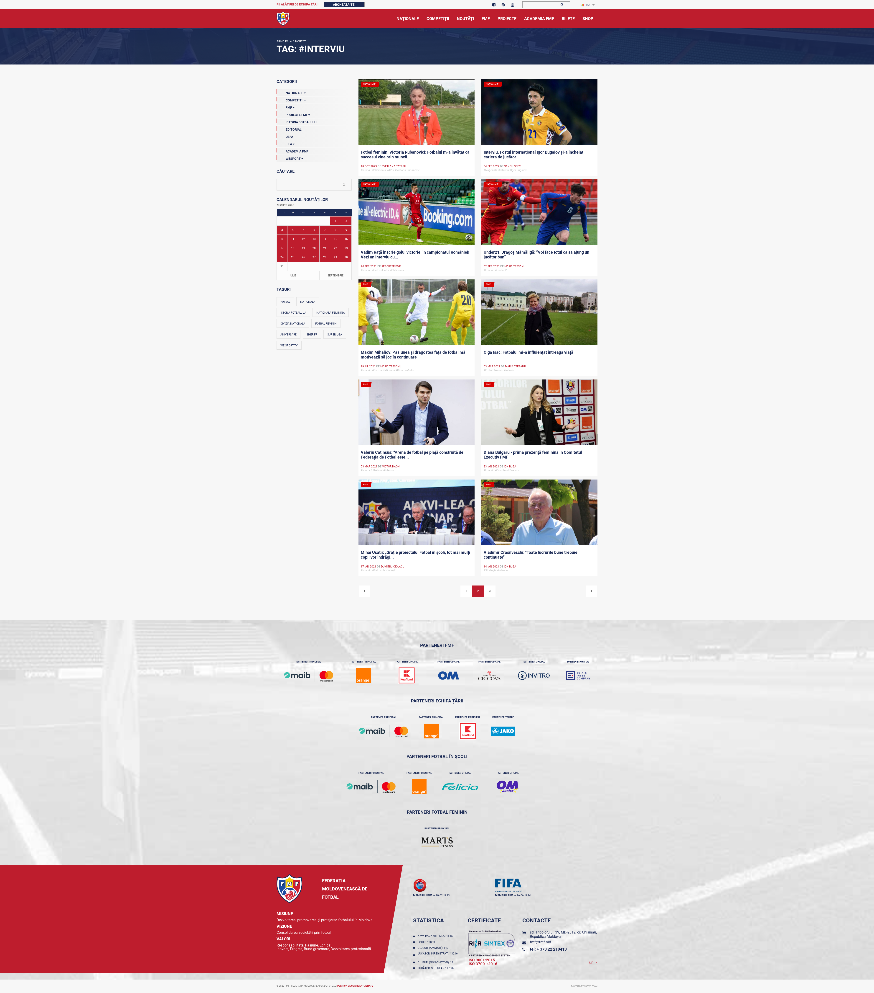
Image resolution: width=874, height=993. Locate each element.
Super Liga (334, 334)
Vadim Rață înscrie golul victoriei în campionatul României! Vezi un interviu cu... (415, 254)
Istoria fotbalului (293, 312)
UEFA (289, 137)
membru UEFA (422, 895)
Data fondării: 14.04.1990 (436, 936)
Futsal (285, 301)
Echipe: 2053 (427, 942)
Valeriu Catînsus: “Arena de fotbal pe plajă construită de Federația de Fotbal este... (412, 454)
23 (346, 248)
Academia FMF (297, 151)
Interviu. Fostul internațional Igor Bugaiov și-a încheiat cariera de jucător (533, 154)
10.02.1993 (443, 895)
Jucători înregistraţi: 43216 (438, 955)
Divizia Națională (292, 323)
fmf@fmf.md (540, 942)
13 (314, 239)
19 (303, 248)
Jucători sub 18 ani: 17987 (437, 968)
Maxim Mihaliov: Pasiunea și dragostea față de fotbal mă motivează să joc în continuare (413, 354)
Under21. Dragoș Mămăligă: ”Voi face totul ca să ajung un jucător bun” (536, 254)
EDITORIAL (294, 129)
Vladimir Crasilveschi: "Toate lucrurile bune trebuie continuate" (530, 555)
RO (587, 5)
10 (282, 239)
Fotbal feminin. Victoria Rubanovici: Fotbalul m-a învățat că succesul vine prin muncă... (415, 154)
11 (292, 239)
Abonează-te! (344, 4)
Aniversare (288, 334)
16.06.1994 (524, 895)
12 (303, 239)
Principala (284, 41)
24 (282, 257)
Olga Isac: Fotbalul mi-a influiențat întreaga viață (528, 352)
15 (335, 239)
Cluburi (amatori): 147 (434, 947)
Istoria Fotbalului (301, 122)
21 (324, 248)
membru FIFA (504, 895)
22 (335, 248)
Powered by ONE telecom (584, 986)
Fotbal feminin (326, 323)
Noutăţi (300, 41)
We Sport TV (289, 345)
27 (314, 257)
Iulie (293, 275)
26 (303, 257)
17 (282, 248)
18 (292, 248)
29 (335, 257)
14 (324, 239)
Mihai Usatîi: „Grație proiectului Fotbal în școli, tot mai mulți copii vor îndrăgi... (415, 555)
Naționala (307, 301)
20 (314, 248)
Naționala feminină (330, 312)
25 (292, 257)
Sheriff (312, 334)
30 (346, 257)
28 (324, 257)
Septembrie (335, 275)
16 (346, 239)
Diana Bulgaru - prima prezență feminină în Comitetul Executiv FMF (533, 454)
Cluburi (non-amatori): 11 (436, 962)
